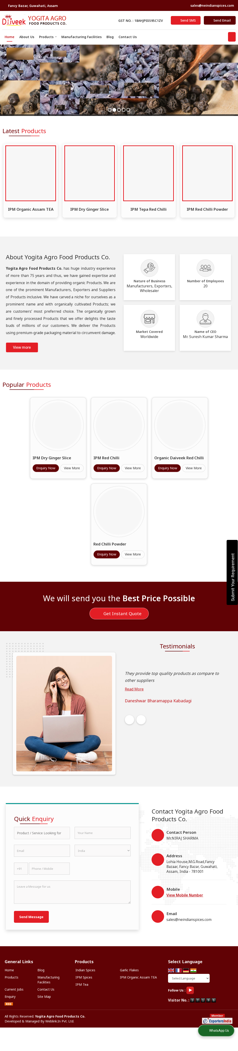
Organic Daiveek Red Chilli (179, 457)
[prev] (129, 719)
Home (9, 37)
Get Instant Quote (122, 613)
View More (72, 468)
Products (46, 37)
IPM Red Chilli (106, 457)
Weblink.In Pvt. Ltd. (59, 1021)
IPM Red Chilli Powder (207, 209)
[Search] (232, 37)
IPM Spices (84, 977)
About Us (26, 37)
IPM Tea (82, 984)
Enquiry (10, 996)
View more (22, 347)
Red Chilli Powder (109, 544)
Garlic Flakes (129, 970)
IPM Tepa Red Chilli (148, 209)
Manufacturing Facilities (81, 37)
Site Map (44, 996)
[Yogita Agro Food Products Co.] (34, 20)
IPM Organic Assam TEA (30, 209)
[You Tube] (190, 990)
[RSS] (9, 1003)
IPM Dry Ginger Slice (89, 209)
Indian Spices (85, 970)
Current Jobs (14, 989)
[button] (184, 895)
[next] (141, 719)
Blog (110, 37)
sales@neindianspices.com (212, 5)
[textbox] (42, 833)
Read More (134, 689)
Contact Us (128, 37)
